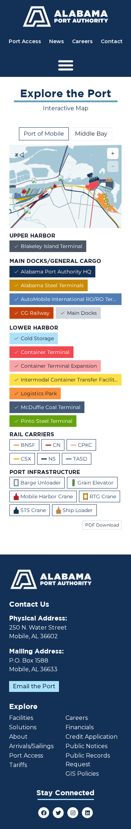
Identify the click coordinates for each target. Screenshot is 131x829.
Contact (112, 41)
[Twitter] (58, 812)
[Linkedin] (87, 812)
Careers (82, 41)
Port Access (25, 41)
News (56, 41)
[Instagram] (72, 812)
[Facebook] (43, 812)
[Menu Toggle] (65, 65)
